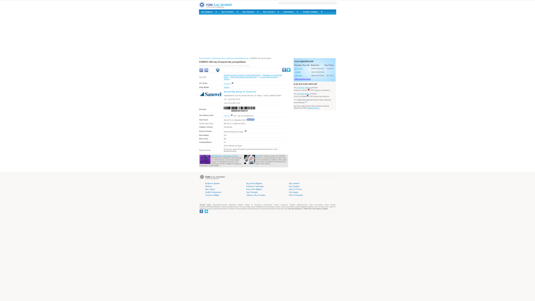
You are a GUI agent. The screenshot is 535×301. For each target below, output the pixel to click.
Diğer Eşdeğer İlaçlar (303, 79)
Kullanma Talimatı (304, 88)
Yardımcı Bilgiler (212, 195)
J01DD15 (227, 84)
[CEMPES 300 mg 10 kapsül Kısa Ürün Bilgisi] (206, 71)
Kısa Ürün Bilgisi (303, 94)
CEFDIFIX (298, 76)
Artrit (257, 156)
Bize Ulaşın (210, 189)
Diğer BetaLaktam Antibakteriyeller (244, 77)
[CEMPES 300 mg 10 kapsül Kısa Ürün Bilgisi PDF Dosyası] (308, 96)
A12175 (227, 116)
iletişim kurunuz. (313, 108)
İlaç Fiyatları (294, 186)
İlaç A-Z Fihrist (295, 189)
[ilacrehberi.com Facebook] (201, 212)
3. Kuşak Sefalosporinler (268, 77)
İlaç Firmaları (252, 192)
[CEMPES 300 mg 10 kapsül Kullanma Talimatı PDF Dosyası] (309, 90)
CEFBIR (298, 72)
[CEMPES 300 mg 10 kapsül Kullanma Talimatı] (201, 71)
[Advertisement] (267, 35)
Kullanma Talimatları (255, 186)
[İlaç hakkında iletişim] (218, 71)
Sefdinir (227, 79)
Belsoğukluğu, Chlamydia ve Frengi (224, 156)
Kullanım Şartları (212, 183)
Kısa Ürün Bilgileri (254, 189)
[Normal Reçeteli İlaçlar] (245, 132)
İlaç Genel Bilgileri (254, 183)
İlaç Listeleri (294, 183)
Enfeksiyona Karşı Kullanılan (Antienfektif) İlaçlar (242, 75)
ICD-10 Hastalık (296, 195)
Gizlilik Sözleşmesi (213, 192)
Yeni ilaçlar (293, 192)
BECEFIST (299, 69)
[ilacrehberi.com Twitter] (206, 212)
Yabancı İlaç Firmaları (256, 195)
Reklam (208, 186)
